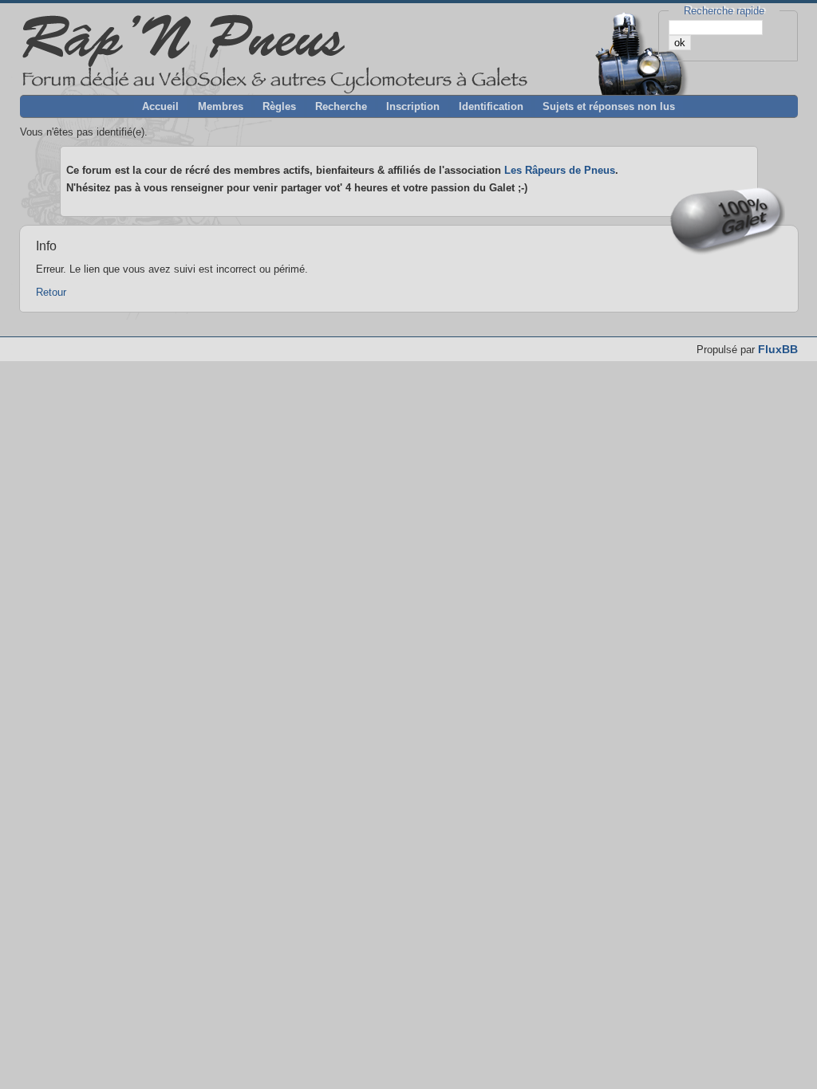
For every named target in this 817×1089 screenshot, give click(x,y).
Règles (279, 106)
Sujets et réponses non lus (609, 106)
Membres (220, 106)
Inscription (413, 106)
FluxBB (778, 349)
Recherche (341, 106)
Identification (491, 106)
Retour (51, 292)
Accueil (160, 106)
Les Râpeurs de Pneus (559, 170)
